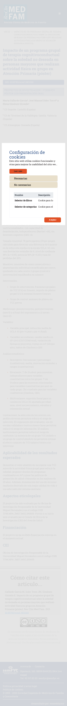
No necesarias (22, 185)
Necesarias (20, 178)
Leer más (18, 171)
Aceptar (52, 219)
